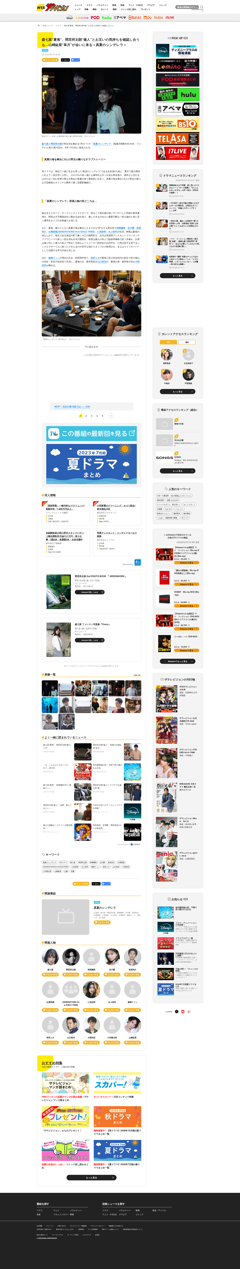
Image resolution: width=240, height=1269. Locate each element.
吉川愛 (131, 227)
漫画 (115, 9)
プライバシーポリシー (98, 1225)
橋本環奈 (186, 513)
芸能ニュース (48, 25)
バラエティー (102, 5)
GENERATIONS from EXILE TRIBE (76, 231)
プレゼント (145, 9)
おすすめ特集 (52, 1062)
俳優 (72, 871)
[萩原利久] (132, 962)
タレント (104, 9)
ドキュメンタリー (61, 1214)
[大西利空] (91, 1030)
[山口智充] (71, 1030)
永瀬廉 (159, 509)
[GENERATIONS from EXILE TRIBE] (71, 996)
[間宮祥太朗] (71, 962)
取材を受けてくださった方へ (65, 1229)
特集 (86, 9)
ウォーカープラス (57, 1234)
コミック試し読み (128, 9)
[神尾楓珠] (91, 962)
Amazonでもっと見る (177, 661)
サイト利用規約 (93, 1229)
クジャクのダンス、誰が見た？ (168, 504)
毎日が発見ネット (42, 1234)
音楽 (122, 5)
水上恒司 (112, 231)
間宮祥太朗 (56, 143)
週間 (187, 342)
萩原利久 (111, 862)
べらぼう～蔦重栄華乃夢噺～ (168, 518)
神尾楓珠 (121, 227)
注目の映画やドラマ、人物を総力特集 (58, 1066)
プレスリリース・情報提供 (78, 1225)
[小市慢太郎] (112, 1030)
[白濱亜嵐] (50, 996)
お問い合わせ (62, 1225)
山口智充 (101, 261)
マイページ (49, 1225)
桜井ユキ (95, 257)
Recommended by (124, 844)
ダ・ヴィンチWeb (72, 1234)
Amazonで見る (186, 562)
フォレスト (179, 509)
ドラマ (89, 5)
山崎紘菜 (57, 871)
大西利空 (126, 867)
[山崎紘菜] (132, 1030)
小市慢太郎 (47, 871)
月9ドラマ (63, 862)
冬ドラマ (185, 518)
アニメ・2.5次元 (135, 5)
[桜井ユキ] (50, 1030)
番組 (95, 9)
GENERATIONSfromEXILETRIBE (55, 867)
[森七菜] (50, 962)
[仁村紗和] (91, 996)
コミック (163, 5)
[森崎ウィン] (132, 996)
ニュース (78, 5)
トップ (77, 9)
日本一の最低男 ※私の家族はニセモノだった (174, 495)
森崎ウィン (54, 257)
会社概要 (39, 1225)
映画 (114, 5)
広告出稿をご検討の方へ (44, 1229)
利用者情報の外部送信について (132, 1229)
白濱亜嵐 (52, 231)
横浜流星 (160, 500)
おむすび (168, 509)
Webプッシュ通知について (110, 1229)
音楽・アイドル (159, 1210)
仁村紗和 (101, 231)
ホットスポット (189, 504)
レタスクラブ (87, 1234)
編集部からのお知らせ (116, 1225)
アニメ (56, 1210)
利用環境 (81, 1229)
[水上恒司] (112, 996)
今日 (168, 342)
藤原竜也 (177, 513)
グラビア (151, 5)
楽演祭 (97, 1234)
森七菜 (45, 143)
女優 (66, 871)
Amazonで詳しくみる (89, 592)
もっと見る (91, 1177)
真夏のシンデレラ (102, 143)
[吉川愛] (112, 962)
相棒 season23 (172, 500)
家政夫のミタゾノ (163, 513)
